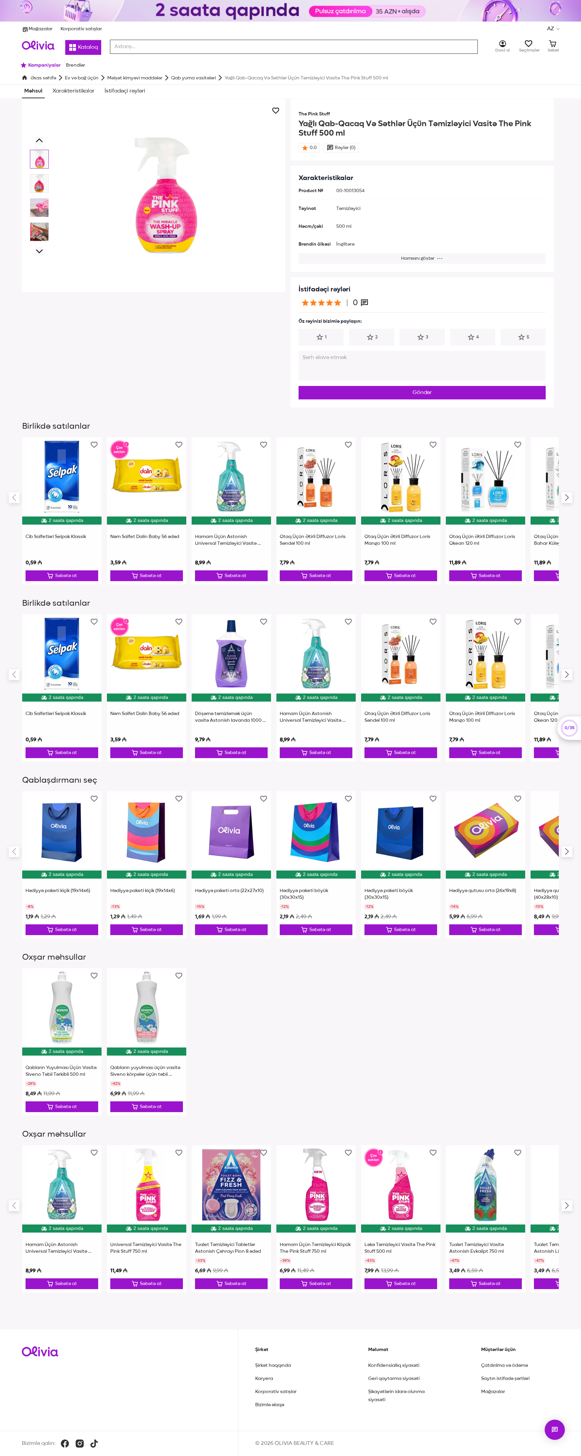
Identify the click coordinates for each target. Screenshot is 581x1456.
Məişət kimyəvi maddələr (134, 78)
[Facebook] (65, 1444)
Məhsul (33, 91)
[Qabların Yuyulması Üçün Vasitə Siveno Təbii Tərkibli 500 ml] (62, 1041)
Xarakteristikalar (73, 91)
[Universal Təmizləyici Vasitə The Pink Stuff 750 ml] (146, 1218)
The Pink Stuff (314, 114)
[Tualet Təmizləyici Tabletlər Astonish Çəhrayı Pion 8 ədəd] (231, 1218)
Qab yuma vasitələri (193, 78)
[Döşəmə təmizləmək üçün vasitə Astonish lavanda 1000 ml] (231, 687)
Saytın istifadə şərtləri (505, 1378)
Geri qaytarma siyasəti (394, 1378)
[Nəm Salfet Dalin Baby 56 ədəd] (146, 510)
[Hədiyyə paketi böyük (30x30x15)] (316, 864)
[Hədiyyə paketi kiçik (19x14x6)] (62, 864)
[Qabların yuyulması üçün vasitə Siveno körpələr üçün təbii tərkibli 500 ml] (146, 1041)
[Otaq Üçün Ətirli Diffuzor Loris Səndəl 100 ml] (316, 510)
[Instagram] (80, 1444)
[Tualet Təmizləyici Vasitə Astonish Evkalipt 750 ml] (485, 1218)
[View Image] (39, 159)
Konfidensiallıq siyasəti (393, 1365)
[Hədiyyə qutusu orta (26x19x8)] (485, 864)
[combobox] (294, 47)
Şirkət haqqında (273, 1365)
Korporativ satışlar (81, 29)
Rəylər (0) (345, 147)
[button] (553, 29)
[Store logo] (38, 45)
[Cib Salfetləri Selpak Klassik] (62, 510)
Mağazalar (40, 29)
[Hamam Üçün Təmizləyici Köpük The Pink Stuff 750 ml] (316, 1218)
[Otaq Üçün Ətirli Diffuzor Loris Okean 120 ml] (485, 510)
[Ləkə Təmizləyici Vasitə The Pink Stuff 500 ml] (400, 1218)
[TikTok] (94, 1444)
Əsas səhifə (43, 78)
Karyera (264, 1378)
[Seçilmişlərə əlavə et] (276, 111)
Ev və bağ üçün (82, 78)
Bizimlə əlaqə (269, 1404)
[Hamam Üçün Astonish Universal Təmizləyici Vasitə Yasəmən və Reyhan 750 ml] (231, 510)
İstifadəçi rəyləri (125, 91)
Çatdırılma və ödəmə (504, 1365)
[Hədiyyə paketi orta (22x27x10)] (231, 864)
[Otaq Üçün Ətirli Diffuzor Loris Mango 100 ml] (400, 510)
